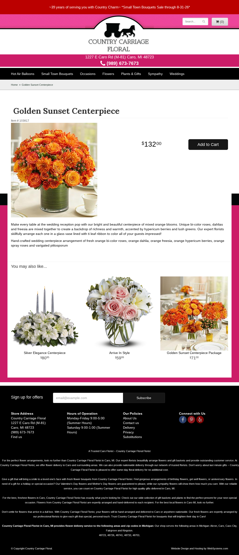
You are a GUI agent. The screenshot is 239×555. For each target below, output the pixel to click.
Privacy (128, 432)
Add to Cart (208, 144)
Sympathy (155, 74)
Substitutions (132, 437)
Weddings (177, 74)
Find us (16, 437)
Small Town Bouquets (57, 74)
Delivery (129, 427)
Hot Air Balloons (22, 74)
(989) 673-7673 (122, 63)
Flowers (108, 74)
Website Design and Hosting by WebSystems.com (199, 548)
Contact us (131, 423)
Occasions (87, 74)
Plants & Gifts (131, 74)
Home (14, 84)
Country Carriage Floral (119, 34)
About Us (130, 418)
